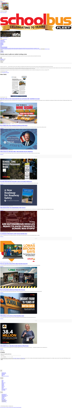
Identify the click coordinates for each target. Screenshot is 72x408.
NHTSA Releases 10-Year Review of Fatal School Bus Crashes (12, 315)
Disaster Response (2, 41)
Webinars (24, 48)
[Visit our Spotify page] (4, 352)
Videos (6, 48)
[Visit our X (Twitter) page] (2, 352)
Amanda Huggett (5, 344)
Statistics (18, 48)
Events (22, 48)
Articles (7, 0)
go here (6, 71)
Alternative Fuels (2, 40)
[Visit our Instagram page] (3, 352)
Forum (26, 48)
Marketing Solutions (4, 401)
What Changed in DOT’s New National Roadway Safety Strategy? (13, 207)
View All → (1, 349)
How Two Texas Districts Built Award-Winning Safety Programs (12, 289)
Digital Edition (5, 12)
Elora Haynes (4, 314)
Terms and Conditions (4, 400)
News (5, 0)
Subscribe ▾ (2, 2)
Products (11, 48)
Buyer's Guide (37, 48)
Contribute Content (4, 396)
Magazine (13, 48)
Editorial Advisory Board (5, 395)
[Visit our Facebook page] (0, 352)
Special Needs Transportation (3, 47)
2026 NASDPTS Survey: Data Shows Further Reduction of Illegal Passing (14, 345)
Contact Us (3, 397)
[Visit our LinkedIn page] (1, 352)
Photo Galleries (8, 48)
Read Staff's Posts (2, 59)
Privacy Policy (3, 399)
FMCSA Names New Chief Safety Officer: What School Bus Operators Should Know (16, 151)
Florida (3, 72)
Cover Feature (3, 0)
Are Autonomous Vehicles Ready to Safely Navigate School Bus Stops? (13, 233)
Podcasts (16, 48)
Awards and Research (29, 48)
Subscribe (1, 12)
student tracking (5, 72)
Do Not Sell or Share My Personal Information (15, 407)
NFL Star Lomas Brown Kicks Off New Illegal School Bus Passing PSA (14, 263)
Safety (1, 45)
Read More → (2, 102)
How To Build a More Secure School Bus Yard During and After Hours (13, 125)
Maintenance (1, 43)
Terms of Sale (8, 407)
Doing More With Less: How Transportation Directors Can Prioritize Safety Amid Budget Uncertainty (20, 98)
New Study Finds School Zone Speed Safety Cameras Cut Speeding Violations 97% (16, 181)
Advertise (3, 398)
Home (1, 52)
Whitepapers (20, 48)
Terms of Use (5, 407)
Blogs (4, 48)
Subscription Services (4, 394)
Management (1, 44)
